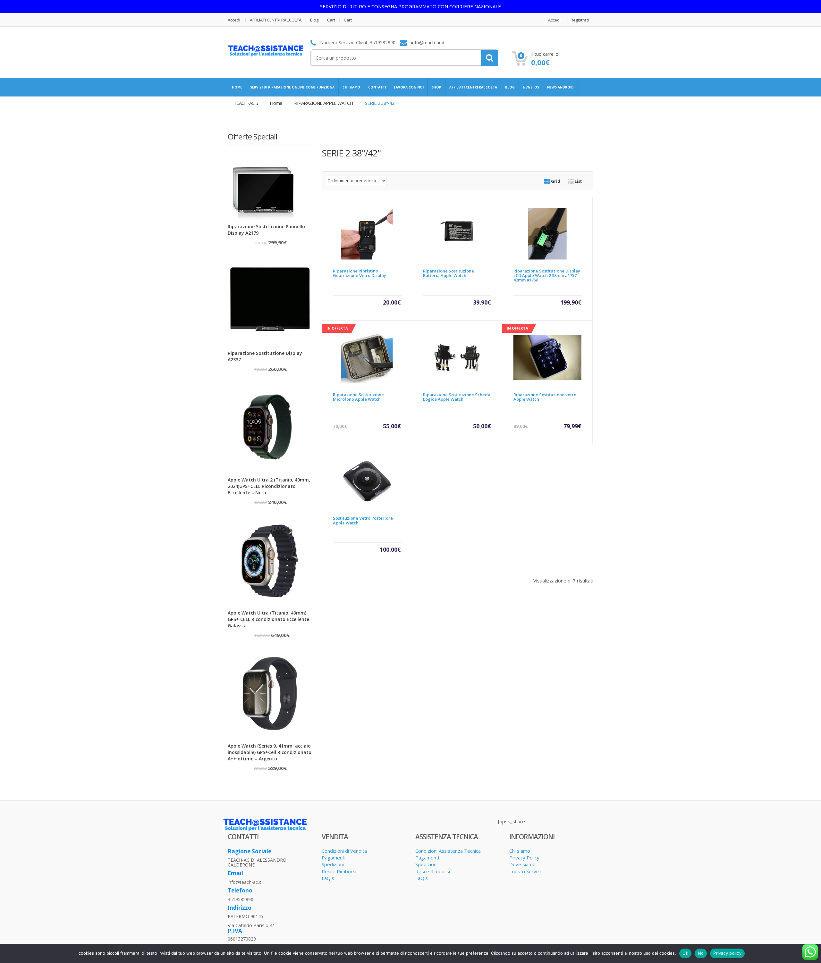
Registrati (580, 20)
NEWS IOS (531, 87)
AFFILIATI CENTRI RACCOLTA (275, 20)
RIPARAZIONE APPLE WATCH (323, 103)
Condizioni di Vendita (344, 851)
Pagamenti (333, 857)
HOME (237, 87)
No (701, 953)
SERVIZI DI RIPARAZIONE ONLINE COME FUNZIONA (292, 87)
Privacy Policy (524, 857)
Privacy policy (727, 953)
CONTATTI (377, 87)
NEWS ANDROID (560, 87)
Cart (331, 20)
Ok (685, 953)
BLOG (510, 87)
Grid (555, 181)
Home (276, 103)
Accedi (234, 20)
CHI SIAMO (351, 87)
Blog (314, 20)
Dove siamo (522, 864)
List (578, 181)
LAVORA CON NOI (409, 87)
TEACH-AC (244, 103)
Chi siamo (519, 851)
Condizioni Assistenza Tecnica (448, 851)
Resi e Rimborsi (339, 871)
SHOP (436, 87)
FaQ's (328, 878)
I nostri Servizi (525, 871)
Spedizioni (333, 864)
